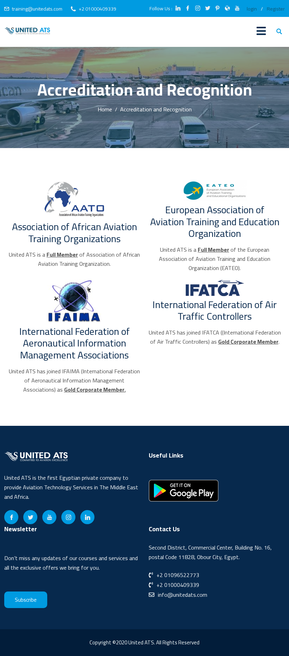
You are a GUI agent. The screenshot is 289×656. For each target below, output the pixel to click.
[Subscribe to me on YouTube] (237, 8)
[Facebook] (11, 517)
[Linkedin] (87, 517)
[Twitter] (30, 517)
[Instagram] (68, 517)
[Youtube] (49, 517)
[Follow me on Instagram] (197, 8)
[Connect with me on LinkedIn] (178, 8)
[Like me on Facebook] (187, 8)
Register (276, 9)
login (252, 9)
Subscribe (26, 600)
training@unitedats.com (37, 8)
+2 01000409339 (97, 8)
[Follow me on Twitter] (207, 8)
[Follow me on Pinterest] (217, 8)
